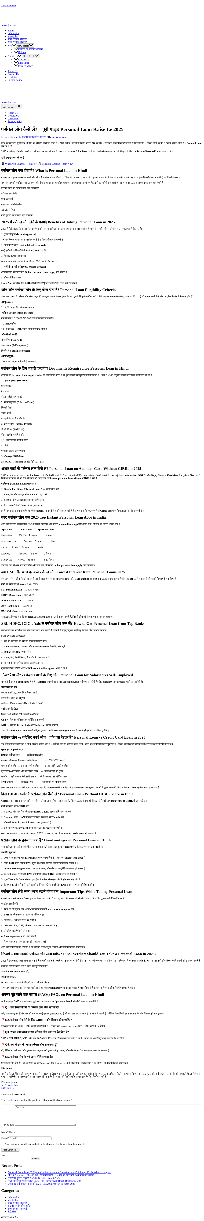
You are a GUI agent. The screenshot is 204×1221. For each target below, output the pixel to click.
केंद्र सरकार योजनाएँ (17, 39)
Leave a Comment (10, 137)
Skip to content (8, 5)
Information (13, 33)
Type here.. (9, 1124)
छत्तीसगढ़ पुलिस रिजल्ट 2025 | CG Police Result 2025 (34, 1178)
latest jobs (13, 36)
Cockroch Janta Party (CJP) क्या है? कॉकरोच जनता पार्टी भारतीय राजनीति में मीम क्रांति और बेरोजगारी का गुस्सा (59, 1172)
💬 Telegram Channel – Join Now (55, 163)
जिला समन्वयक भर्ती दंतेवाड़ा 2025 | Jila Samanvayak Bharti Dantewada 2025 (45, 1181)
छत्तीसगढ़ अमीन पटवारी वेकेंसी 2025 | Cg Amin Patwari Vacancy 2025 (41, 1183)
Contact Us (23, 59)
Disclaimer (23, 62)
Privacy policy (25, 66)
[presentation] (14, 45)
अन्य (10, 45)
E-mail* (5, 1138)
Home (11, 30)
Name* (5, 1132)
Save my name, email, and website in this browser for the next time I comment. (44, 1144)
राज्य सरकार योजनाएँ (17, 42)
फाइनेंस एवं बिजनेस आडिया (30, 49)
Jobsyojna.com (8, 25)
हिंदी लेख (22, 52)
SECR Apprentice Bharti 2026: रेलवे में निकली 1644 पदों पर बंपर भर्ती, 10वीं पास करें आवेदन (51, 1175)
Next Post (7, 1087)
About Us (13, 56)
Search (4, 1155)
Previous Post (9, 1085)
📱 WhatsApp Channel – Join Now (19, 163)
